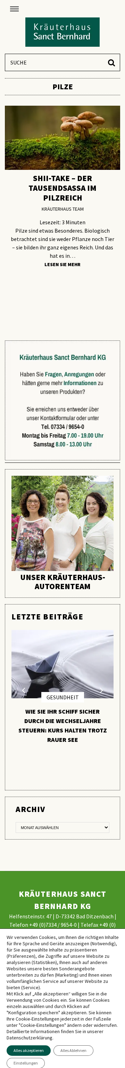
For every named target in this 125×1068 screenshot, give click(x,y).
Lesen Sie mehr (62, 265)
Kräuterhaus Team (63, 209)
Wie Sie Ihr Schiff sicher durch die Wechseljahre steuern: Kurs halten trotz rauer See (62, 725)
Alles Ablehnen (73, 1050)
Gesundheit (63, 697)
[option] (62, 690)
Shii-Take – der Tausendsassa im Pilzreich (62, 188)
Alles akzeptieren (29, 1050)
